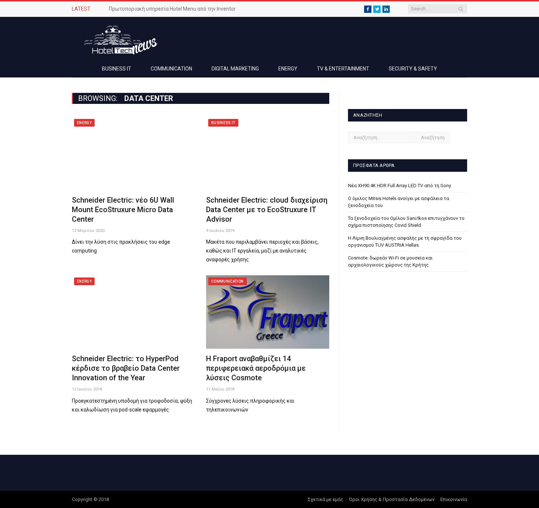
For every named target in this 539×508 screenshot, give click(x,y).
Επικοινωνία (453, 499)
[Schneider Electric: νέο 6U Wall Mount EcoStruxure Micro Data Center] (133, 153)
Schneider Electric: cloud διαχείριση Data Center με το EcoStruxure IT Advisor (266, 210)
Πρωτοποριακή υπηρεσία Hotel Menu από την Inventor (172, 9)
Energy (287, 69)
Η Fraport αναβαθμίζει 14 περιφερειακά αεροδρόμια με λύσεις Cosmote (256, 368)
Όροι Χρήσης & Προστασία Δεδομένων (391, 499)
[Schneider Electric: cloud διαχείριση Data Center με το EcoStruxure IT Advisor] (267, 153)
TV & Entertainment (343, 69)
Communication (171, 69)
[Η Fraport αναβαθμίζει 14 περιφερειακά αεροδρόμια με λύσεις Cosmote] (267, 312)
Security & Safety (413, 69)
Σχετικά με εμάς (325, 499)
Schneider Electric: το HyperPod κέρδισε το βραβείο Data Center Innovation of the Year (126, 368)
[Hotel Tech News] (118, 39)
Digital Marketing (235, 69)
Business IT (116, 69)
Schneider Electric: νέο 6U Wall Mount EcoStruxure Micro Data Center (123, 210)
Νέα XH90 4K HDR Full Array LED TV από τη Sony (399, 185)
